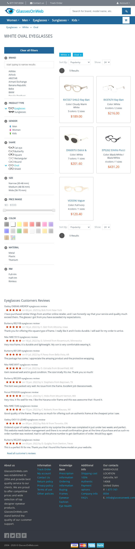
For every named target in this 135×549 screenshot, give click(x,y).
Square (18, 154)
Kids (74, 20)
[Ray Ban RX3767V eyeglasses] (113, 87)
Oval (16, 165)
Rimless (13, 281)
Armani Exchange (18, 81)
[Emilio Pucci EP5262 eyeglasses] (113, 138)
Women (12, 20)
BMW (11, 92)
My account (44, 473)
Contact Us (43, 477)
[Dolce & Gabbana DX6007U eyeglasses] (76, 138)
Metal (12, 252)
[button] (29, 58)
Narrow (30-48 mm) (19, 183)
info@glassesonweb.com (120, 497)
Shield (17, 168)
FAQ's (84, 497)
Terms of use (44, 489)
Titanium (13, 259)
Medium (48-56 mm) (19, 186)
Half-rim (13, 277)
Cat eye (18, 147)
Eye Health (65, 506)
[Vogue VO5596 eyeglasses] (76, 188)
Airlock (12, 74)
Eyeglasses (40, 20)
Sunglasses (59, 20)
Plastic (12, 256)
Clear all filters (29, 50)
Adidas (12, 71)
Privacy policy (45, 485)
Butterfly (19, 151)
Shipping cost (89, 473)
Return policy (45, 481)
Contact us (38, 3)
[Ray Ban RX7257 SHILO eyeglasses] (76, 87)
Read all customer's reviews (21, 453)
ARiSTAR (13, 78)
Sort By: (63, 62)
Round (17, 161)
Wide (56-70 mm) (17, 190)
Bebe (11, 88)
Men (25, 20)
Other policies (45, 493)
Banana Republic (17, 85)
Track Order (56, 3)
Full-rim (13, 274)
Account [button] (124, 3)
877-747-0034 (16, 3)
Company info (89, 493)
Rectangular (20, 158)
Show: (98, 62)
